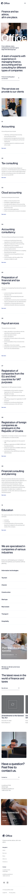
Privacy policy (12, 892)
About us (5, 859)
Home (4, 850)
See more (4, 148)
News (4, 856)
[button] (25, 3)
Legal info (5, 892)
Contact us (5, 861)
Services (5, 853)
